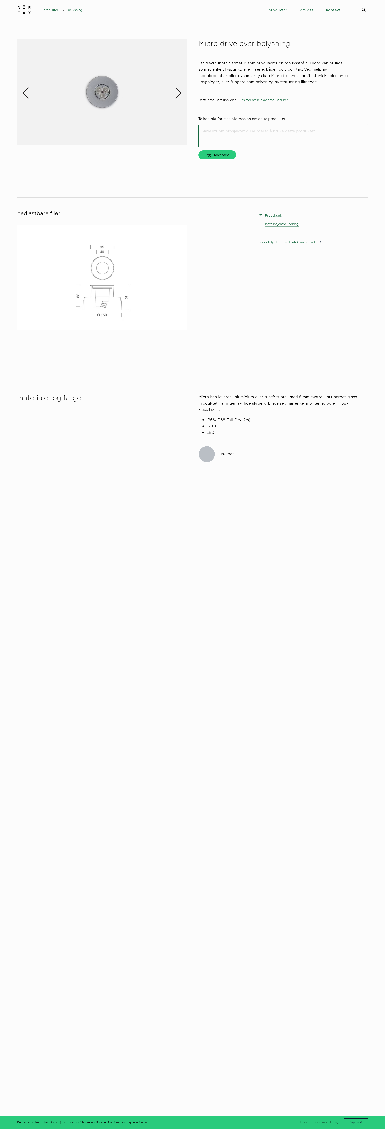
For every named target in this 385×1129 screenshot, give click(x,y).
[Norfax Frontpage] (24, 8)
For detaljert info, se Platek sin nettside (288, 242)
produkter (50, 10)
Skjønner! (356, 1122)
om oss (306, 10)
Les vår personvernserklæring (319, 1122)
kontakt (333, 10)
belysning (75, 10)
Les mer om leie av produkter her (263, 100)
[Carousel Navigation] (102, 92)
